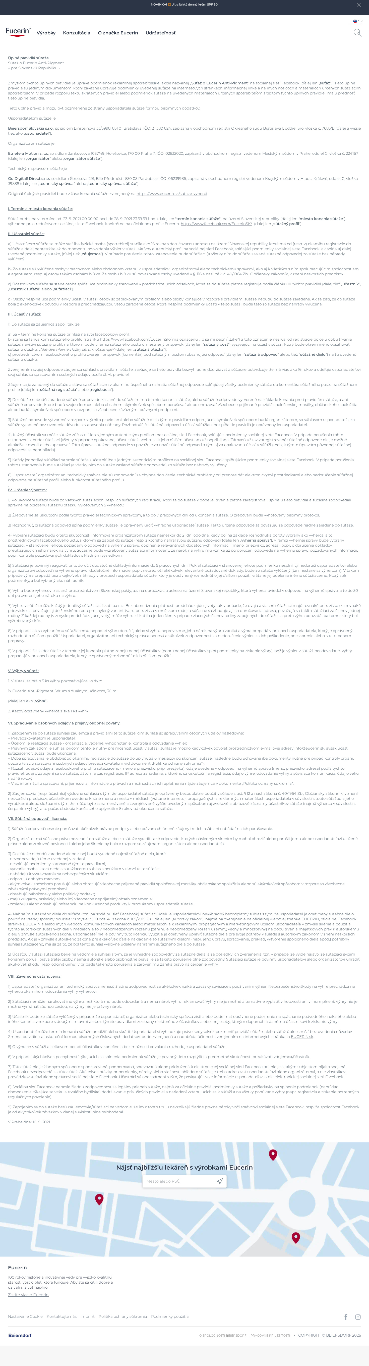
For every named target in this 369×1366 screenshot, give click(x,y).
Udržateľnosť (161, 33)
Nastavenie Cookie (25, 1316)
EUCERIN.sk (302, 1036)
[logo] (18, 33)
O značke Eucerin (118, 33)
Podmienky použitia (170, 1316)
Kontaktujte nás (62, 1316)
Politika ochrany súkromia (177, 763)
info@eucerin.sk (309, 748)
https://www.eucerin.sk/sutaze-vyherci (172, 193)
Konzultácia (76, 33)
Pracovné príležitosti (270, 1335)
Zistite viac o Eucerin (28, 1294)
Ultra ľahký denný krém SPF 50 (194, 4)
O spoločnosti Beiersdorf (223, 1335)
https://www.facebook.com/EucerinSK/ (216, 223)
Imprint (88, 1316)
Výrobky (46, 33)
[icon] (220, 1181)
